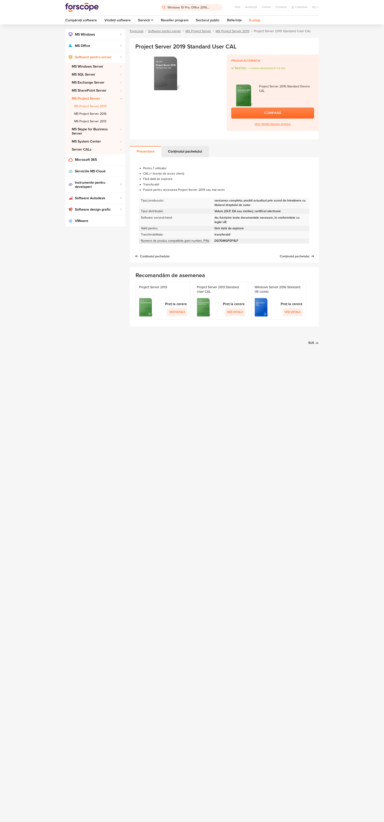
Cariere (266, 7)
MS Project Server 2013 (90, 121)
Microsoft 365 (86, 159)
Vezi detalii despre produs (273, 124)
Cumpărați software (81, 20)
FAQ (237, 7)
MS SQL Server (83, 74)
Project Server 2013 (153, 287)
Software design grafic (93, 209)
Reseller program (174, 20)
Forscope (137, 31)
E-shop (254, 20)
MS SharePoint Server (89, 90)
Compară (272, 113)
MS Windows (85, 34)
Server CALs (82, 149)
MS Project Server (86, 98)
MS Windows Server (87, 66)
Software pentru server (93, 57)
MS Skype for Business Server (90, 131)
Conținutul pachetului (185, 151)
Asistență (251, 7)
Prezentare (145, 151)
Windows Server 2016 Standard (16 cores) (277, 289)
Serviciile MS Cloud (90, 171)
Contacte (281, 7)
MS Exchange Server (88, 82)
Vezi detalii (177, 312)
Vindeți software (117, 20)
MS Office (82, 46)
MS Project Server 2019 (90, 106)
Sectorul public (208, 20)
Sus (311, 343)
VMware (81, 221)
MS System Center (86, 141)
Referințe (234, 20)
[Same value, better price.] (82, 7)
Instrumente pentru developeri (90, 184)
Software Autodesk (90, 198)
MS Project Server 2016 (90, 114)
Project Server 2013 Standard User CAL (218, 289)
